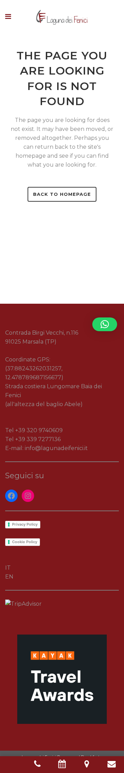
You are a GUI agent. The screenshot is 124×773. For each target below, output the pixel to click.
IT (8, 567)
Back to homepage (62, 194)
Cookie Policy (24, 541)
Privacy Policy (25, 524)
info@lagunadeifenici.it (56, 448)
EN (9, 576)
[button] (104, 324)
